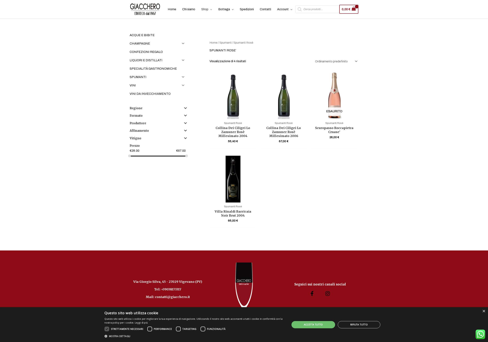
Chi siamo (188, 9)
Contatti (265, 9)
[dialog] (244, 324)
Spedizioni (247, 9)
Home (172, 9)
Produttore (138, 123)
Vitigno (135, 138)
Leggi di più (141, 322)
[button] (194, 336)
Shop (204, 9)
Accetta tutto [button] (313, 324)
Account (283, 9)
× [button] (483, 311)
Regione (136, 108)
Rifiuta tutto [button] (359, 324)
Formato (136, 115)
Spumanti (225, 42)
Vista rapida (233, 115)
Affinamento (139, 130)
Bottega (224, 9)
